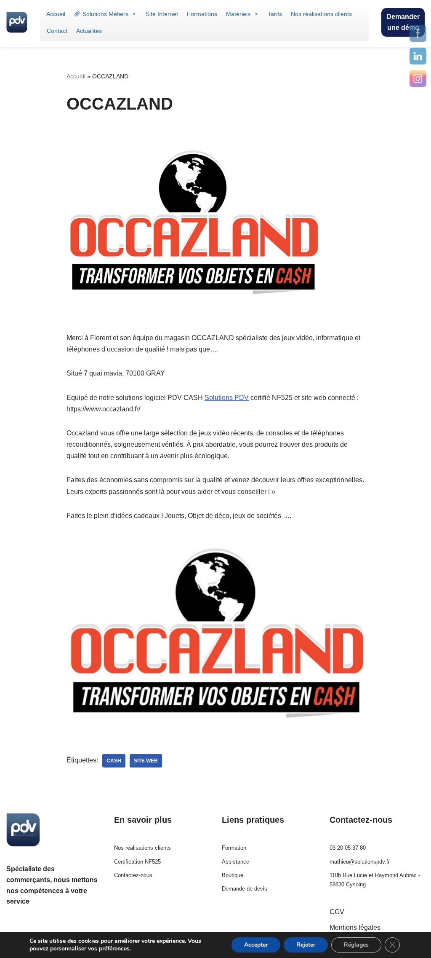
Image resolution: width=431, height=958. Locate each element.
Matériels (238, 14)
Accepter (256, 945)
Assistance (235, 862)
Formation (234, 848)
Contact (57, 30)
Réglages (356, 945)
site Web (146, 761)
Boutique (232, 875)
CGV (337, 911)
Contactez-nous (133, 875)
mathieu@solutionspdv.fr (360, 862)
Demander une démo (403, 22)
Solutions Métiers (105, 14)
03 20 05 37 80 (348, 848)
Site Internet (162, 14)
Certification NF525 (137, 862)
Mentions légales (355, 927)
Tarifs (275, 14)
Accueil (55, 14)
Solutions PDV (227, 397)
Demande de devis (244, 889)
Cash (113, 761)
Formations (202, 14)
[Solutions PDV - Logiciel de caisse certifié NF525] (16, 22)
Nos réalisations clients (321, 14)
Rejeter (305, 945)
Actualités (89, 30)
